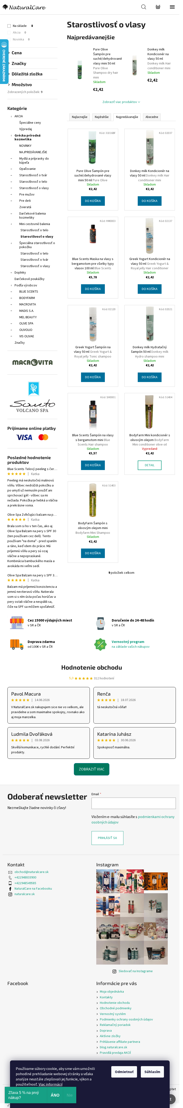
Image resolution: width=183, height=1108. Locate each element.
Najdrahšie (101, 117)
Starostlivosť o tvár (33, 175)
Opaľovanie (27, 169)
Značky (20, 342)
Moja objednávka (112, 991)
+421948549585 (25, 883)
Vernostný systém (113, 1014)
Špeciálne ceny (30, 122)
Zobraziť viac (91, 769)
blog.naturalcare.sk (113, 1047)
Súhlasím (152, 1071)
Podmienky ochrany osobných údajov (126, 1019)
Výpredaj (25, 129)
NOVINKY (25, 145)
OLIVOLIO (25, 330)
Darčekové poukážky (30, 279)
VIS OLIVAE (26, 336)
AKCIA (19, 116)
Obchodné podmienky (116, 1008)
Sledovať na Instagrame (136, 971)
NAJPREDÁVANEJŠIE (33, 152)
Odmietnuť (124, 1071)
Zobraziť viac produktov (119, 102)
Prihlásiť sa (107, 838)
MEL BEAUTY (28, 317)
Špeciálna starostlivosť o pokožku (37, 245)
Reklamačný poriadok (115, 1025)
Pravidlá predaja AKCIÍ (115, 1052)
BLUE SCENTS (28, 291)
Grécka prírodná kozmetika (28, 137)
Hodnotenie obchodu (91, 667)
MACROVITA (27, 304)
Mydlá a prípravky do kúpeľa (34, 160)
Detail (149, 465)
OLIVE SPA (26, 323)
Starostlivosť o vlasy (34, 188)
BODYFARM (27, 298)
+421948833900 (25, 877)
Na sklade (23, 26)
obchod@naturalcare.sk (32, 872)
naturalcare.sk (25, 894)
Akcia (19, 32)
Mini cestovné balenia (34, 224)
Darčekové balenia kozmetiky (32, 215)
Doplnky (20, 272)
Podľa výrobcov (26, 285)
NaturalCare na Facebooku (33, 888)
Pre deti (25, 200)
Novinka (21, 39)
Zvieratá (25, 207)
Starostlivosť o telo (33, 181)
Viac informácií (50, 1084)
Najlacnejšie (79, 117)
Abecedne (152, 117)
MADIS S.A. (26, 311)
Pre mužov (27, 194)
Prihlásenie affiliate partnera (120, 1041)
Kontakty (106, 997)
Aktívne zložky (110, 1036)
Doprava (106, 1030)
